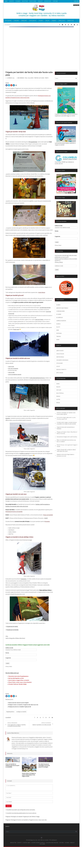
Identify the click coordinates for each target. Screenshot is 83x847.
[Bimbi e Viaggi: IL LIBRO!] (66, 100)
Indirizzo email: (9, 647)
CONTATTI (19, 842)
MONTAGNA (59, 333)
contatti (11, 1)
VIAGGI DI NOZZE (60, 353)
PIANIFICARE (24, 20)
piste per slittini (11, 372)
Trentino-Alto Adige (39, 77)
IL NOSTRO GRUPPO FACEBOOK (38, 842)
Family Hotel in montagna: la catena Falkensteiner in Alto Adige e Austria (29, 775)
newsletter (71, 20)
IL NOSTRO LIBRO (26, 842)
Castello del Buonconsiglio (14, 527)
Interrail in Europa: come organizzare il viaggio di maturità (67, 445)
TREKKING (58, 336)
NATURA (47, 20)
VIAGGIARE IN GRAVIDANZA (62, 360)
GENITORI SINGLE (60, 356)
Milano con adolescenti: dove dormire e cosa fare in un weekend (66, 441)
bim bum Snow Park (12, 370)
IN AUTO (58, 327)
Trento (47, 77)
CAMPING (54, 20)
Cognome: (8, 657)
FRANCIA (58, 396)
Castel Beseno (11, 529)
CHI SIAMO (67, 842)
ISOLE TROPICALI (60, 393)
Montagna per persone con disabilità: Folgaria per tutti (19, 706)
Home (6, 1)
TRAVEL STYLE (62, 20)
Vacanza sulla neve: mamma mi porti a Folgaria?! (18, 702)
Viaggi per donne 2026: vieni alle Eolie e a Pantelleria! (65, 428)
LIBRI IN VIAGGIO (60, 350)
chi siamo (18, 1)
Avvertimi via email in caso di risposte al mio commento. (21, 809)
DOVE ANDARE (8, 20)
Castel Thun (10, 533)
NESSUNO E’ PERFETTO (61, 369)
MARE (57, 330)
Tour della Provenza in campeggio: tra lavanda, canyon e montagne (44, 765)
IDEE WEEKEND (20, 77)
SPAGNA (58, 402)
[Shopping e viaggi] (66, 209)
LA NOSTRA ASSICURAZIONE (52, 842)
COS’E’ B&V (55, 1)
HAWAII (57, 383)
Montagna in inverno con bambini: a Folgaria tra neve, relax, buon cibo (29, 820)
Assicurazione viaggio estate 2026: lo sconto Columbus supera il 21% (66, 418)
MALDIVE (58, 386)
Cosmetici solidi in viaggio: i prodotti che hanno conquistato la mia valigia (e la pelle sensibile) (67, 423)
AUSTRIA (58, 399)
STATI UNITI (58, 390)
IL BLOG (58, 366)
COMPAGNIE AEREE (60, 311)
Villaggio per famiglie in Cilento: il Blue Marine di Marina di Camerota (67, 432)
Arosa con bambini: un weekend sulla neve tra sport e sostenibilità (12, 765)
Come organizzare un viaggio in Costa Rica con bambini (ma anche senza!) (16, 725)
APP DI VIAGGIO (59, 372)
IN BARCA (58, 323)
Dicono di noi (47, 1)
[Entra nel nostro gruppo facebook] (66, 134)
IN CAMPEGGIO (59, 317)
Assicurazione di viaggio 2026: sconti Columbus (67, 436)
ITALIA (26, 77)
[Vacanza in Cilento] (66, 183)
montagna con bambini (21, 711)
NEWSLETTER (13, 842)
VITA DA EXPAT (59, 363)
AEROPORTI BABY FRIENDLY (62, 308)
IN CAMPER (58, 314)
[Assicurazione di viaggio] (66, 158)
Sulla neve (30, 77)
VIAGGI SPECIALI (32, 20)
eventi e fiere (33, 1)
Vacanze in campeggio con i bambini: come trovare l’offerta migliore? (30, 24)
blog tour (25, 1)
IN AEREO (41, 20)
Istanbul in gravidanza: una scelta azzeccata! (42, 724)
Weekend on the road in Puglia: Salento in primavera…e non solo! (65, 455)
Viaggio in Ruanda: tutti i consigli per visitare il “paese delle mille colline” (66, 450)
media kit (40, 1)
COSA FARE (16, 20)
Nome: (7, 652)
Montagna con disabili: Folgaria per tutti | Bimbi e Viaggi (25, 816)
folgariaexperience (10, 711)
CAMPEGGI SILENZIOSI (61, 320)
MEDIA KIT (72, 842)
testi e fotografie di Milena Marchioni (15, 638)
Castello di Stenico (12, 531)
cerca (75, 1)
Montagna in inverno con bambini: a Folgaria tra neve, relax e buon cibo (23, 704)
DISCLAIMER (42, 844)
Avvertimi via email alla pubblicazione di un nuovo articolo (21, 813)
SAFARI (57, 339)
